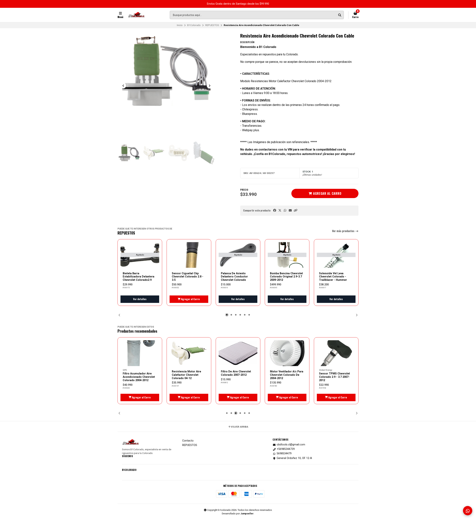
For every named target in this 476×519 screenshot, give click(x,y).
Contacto (188, 440)
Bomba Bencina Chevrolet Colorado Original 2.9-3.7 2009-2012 (286, 277)
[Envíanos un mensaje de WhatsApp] (467, 510)
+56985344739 (286, 449)
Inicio (180, 25)
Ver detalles (140, 299)
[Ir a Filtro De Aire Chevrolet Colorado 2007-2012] (238, 353)
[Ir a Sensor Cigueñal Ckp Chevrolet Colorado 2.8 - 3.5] (189, 255)
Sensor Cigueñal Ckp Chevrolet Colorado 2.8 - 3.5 (187, 277)
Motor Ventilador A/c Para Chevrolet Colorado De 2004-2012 (286, 375)
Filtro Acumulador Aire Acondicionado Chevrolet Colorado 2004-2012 (139, 377)
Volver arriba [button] (239, 427)
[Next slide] (209, 85)
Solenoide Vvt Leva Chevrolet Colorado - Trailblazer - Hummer (333, 277)
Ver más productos (343, 231)
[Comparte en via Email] (290, 210)
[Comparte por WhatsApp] (285, 210)
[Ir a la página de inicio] (136, 15)
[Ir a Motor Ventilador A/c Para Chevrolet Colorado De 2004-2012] (287, 353)
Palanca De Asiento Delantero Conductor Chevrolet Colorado (234, 277)
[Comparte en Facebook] (274, 210)
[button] (295, 210)
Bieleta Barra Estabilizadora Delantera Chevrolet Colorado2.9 (138, 277)
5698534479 (284, 453)
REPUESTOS (212, 25)
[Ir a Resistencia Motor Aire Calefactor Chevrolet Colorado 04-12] (189, 353)
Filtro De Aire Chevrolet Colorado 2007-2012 (236, 373)
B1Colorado (194, 25)
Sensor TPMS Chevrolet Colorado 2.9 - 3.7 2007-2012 (334, 377)
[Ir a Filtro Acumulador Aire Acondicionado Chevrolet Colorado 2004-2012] (139, 353)
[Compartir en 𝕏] (280, 210)
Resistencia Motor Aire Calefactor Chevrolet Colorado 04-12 (186, 375)
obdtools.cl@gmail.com (291, 444)
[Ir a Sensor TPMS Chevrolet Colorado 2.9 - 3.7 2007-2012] (336, 353)
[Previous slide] (123, 85)
